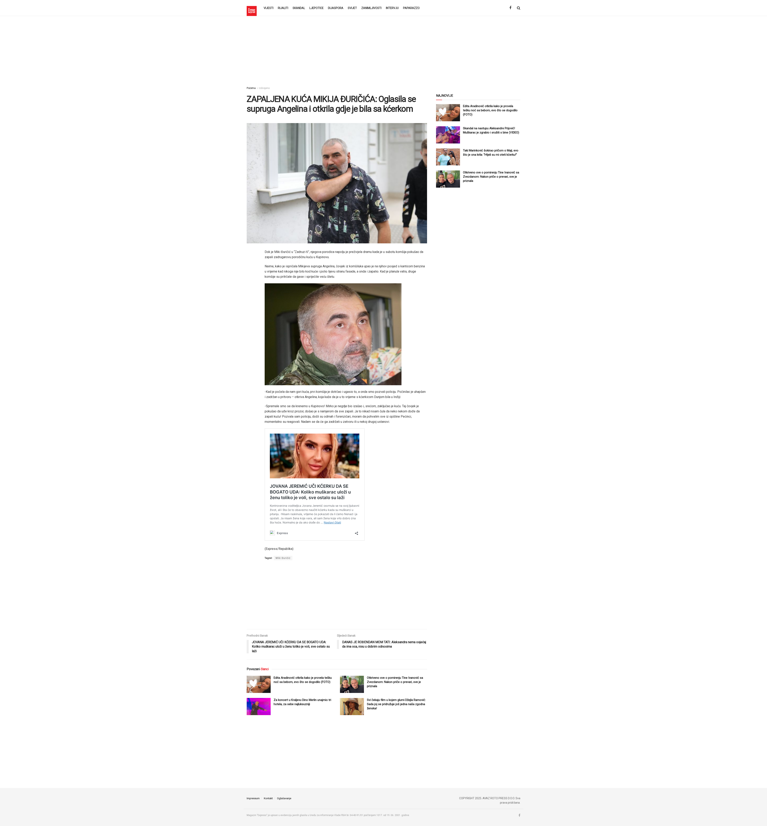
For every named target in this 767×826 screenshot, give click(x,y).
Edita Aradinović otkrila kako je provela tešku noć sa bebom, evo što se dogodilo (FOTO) (490, 110)
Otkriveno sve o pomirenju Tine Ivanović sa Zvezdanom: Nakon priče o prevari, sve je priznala (395, 682)
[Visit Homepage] (252, 8)
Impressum (253, 798)
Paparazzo (411, 8)
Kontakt (268, 798)
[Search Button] (518, 8)
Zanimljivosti (371, 8)
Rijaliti (283, 8)
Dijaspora (335, 8)
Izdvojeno (264, 88)
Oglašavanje (284, 798)
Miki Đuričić (283, 558)
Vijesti (268, 8)
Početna (251, 88)
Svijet (352, 8)
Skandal (299, 8)
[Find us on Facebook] (510, 8)
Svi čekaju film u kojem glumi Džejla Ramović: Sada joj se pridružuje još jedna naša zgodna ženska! (396, 704)
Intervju (392, 8)
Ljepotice (316, 8)
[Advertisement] (383, 50)
